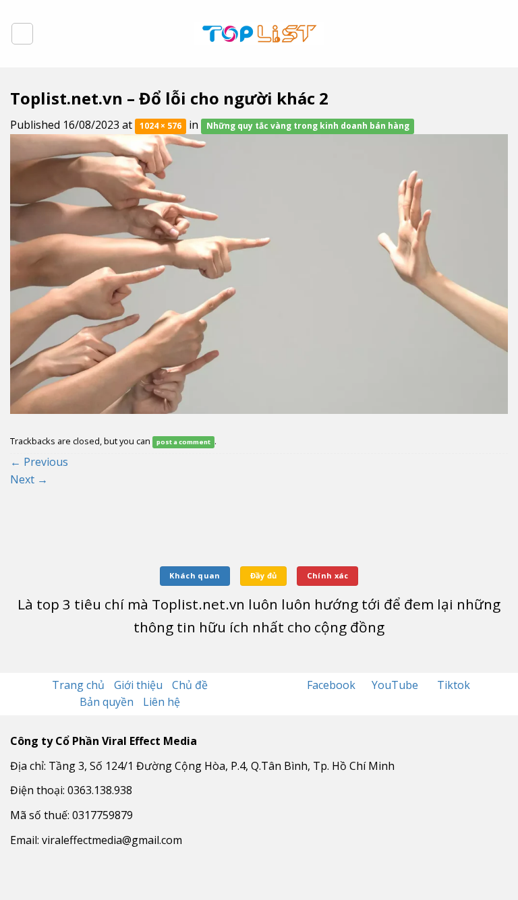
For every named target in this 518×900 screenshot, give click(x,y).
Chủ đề (190, 685)
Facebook (332, 685)
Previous (39, 461)
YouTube (396, 685)
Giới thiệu (138, 685)
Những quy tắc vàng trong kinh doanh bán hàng (307, 125)
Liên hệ (161, 701)
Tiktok (453, 685)
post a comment (183, 442)
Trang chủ (78, 685)
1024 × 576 (160, 125)
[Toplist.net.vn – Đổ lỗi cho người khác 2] (259, 273)
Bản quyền (107, 701)
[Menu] (22, 33)
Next (29, 479)
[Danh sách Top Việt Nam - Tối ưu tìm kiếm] (259, 34)
